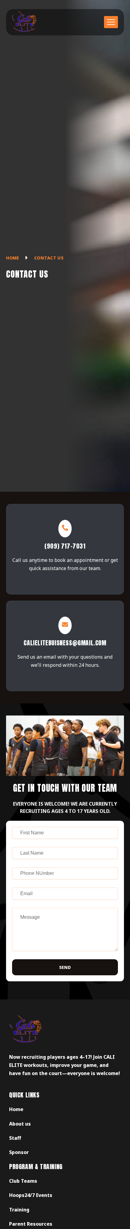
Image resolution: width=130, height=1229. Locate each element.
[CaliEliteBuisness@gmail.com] (65, 625)
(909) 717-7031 (64, 546)
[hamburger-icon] (111, 22)
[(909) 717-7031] (65, 528)
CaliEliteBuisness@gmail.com (65, 642)
